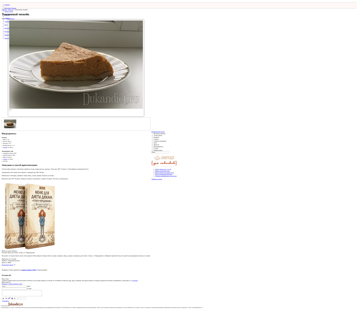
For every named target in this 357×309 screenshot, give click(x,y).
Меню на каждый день (162, 171)
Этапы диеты (8, 11)
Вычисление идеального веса (164, 172)
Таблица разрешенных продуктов (166, 176)
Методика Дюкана (10, 8)
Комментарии (157, 150)
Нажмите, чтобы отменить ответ (12, 284)
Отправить (5, 301)
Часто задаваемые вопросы (163, 174)
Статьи (155, 148)
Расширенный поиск (158, 132)
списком (135, 280)
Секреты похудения (159, 141)
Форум (6, 38)
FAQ (5, 25)
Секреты (7, 21)
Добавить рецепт (156, 179)
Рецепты (10, 10)
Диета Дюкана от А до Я (163, 169)
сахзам (5, 147)
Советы (156, 139)
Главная (6, 5)
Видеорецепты (158, 146)
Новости (7, 35)
